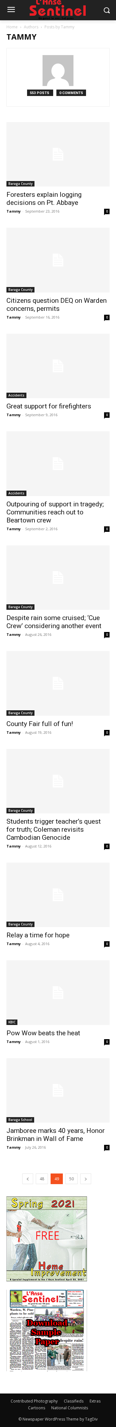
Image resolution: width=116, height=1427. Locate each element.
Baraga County (20, 183)
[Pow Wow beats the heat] (58, 992)
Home (12, 27)
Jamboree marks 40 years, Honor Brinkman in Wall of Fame (55, 1135)
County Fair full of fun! (39, 724)
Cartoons (36, 1408)
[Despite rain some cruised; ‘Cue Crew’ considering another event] (58, 577)
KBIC (11, 1022)
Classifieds (73, 1401)
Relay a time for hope (38, 935)
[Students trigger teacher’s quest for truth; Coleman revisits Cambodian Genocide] (58, 781)
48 (42, 1179)
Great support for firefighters (48, 406)
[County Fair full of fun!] (58, 683)
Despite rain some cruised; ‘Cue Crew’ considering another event (54, 622)
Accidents (16, 395)
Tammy (13, 211)
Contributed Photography (34, 1401)
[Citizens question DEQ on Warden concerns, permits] (58, 260)
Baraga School (20, 1119)
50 (71, 1179)
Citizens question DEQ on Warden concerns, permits (56, 304)
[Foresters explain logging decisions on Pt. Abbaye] (58, 154)
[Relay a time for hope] (58, 895)
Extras (95, 1401)
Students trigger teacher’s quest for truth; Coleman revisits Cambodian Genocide (53, 829)
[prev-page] (27, 1178)
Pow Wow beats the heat (43, 1033)
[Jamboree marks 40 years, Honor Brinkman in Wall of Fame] (58, 1090)
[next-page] (85, 1178)
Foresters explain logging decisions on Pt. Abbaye (44, 198)
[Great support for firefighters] (58, 366)
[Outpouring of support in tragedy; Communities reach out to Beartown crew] (58, 463)
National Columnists (69, 1408)
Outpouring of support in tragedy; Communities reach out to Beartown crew (55, 512)
